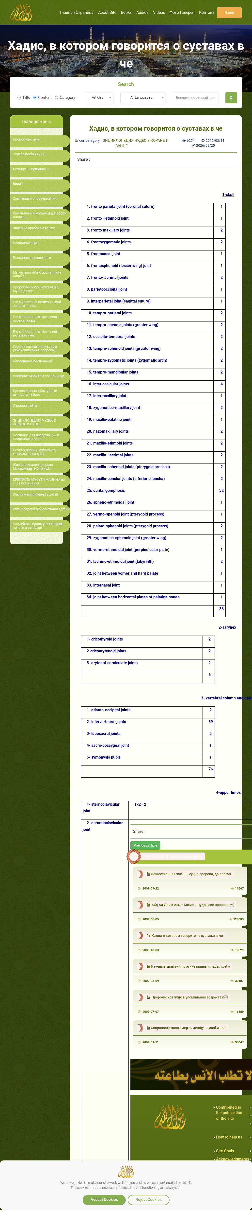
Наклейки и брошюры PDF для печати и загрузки (37, 526)
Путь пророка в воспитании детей (40, 509)
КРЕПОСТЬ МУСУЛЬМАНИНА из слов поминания (39, 481)
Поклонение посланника (33, 361)
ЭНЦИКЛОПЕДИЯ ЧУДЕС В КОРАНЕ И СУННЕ (34, 422)
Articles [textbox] (97, 97)
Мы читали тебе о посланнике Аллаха (37, 274)
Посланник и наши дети (32, 258)
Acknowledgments (232, 1159)
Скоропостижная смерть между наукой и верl (188, 1028)
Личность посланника (31, 169)
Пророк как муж (26, 139)
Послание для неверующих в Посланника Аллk (36, 437)
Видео (18, 184)
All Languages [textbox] (141, 97)
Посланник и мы (26, 243)
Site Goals (225, 1151)
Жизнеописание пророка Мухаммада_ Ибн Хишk (33, 466)
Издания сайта (25, 406)
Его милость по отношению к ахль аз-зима (36, 333)
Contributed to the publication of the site (229, 1113)
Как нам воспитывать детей (35, 494)
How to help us (229, 1137)
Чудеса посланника (29, 154)
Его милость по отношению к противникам (36, 318)
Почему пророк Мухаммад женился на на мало (34, 452)
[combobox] (99, 97)
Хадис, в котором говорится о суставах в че (187, 936)
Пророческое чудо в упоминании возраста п (189, 997)
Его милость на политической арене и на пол (37, 304)
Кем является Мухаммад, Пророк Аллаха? (39, 215)
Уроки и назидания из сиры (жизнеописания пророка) (35, 348)
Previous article (145, 845)
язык (229, 12)
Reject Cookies (149, 1199)
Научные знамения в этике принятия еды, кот (190, 966)
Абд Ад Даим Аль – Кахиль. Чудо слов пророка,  (192, 905)
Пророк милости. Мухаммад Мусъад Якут (36, 289)
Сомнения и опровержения (34, 198)
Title (26, 97)
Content (45, 97)
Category (67, 97)
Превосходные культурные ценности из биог (35, 392)
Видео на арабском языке (34, 228)
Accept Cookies (104, 1199)
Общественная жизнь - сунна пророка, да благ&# (191, 874)
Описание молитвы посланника (38, 376)
